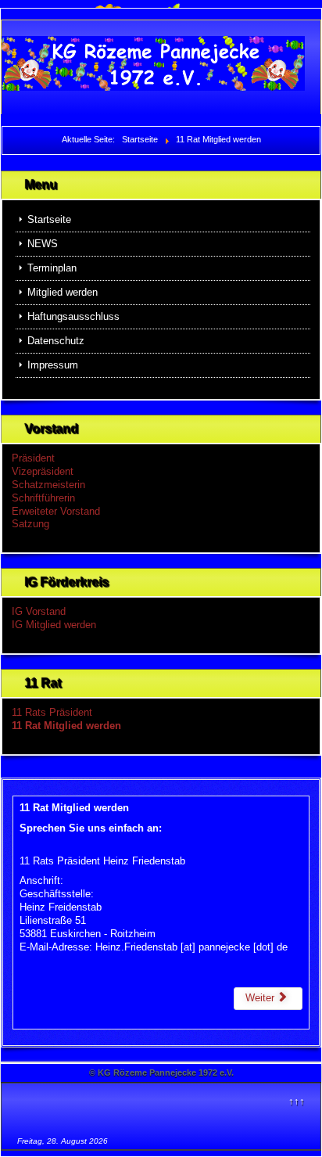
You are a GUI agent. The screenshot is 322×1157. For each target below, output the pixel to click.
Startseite (49, 219)
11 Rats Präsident (52, 712)
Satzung (30, 524)
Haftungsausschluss (73, 316)
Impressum (52, 365)
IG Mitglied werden (54, 625)
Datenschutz (55, 341)
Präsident (33, 458)
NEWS (42, 244)
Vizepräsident (42, 471)
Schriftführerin (43, 498)
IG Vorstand (39, 611)
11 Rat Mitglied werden (66, 725)
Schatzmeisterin (48, 484)
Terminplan (52, 268)
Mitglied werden (62, 292)
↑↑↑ (296, 1101)
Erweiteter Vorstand (56, 511)
